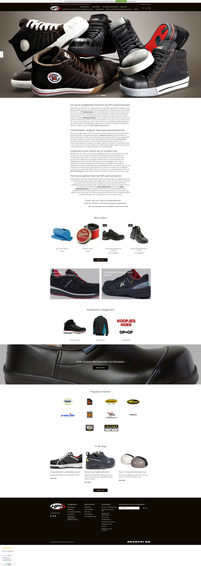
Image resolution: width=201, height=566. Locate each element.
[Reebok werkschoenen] (133, 415)
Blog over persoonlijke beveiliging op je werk (119, 9)
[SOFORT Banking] (139, 542)
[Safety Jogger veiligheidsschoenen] (89, 428)
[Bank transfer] (128, 542)
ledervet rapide (88, 249)
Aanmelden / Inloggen (145, 4)
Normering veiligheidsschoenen (97, 472)
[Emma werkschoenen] (89, 401)
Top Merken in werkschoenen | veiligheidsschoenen (72, 518)
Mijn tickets (87, 512)
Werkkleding (100, 340)
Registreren (87, 507)
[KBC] (141, 542)
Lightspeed (75, 542)
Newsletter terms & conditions (107, 529)
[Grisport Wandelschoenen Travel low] (113, 234)
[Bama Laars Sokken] (62, 234)
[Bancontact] (134, 542)
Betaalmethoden (106, 519)
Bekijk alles (100, 260)
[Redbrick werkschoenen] (111, 415)
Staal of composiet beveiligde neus (132, 472)
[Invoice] (136, 542)
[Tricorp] (111, 428)
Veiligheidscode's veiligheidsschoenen (65, 472)
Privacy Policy (105, 517)
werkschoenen (88, 112)
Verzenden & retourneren (108, 522)
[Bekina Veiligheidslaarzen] (68, 401)
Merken (136, 9)
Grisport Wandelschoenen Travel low (113, 249)
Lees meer (53, 478)
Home (77, 7)
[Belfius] (149, 542)
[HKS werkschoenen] (68, 415)
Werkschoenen (75, 340)
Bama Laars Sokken (62, 249)
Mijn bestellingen (88, 509)
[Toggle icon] (143, 8)
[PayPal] (146, 542)
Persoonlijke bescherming (110, 7)
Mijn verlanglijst (88, 514)
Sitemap (104, 526)
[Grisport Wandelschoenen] (111, 401)
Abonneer (145, 508)
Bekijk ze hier (100, 368)
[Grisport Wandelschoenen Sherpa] (139, 234)
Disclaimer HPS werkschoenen (106, 514)
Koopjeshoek (123, 7)
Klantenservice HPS (107, 524)
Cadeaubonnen (99, 9)
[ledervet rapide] (87, 234)
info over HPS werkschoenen (109, 507)
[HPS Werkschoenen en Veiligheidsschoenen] (55, 8)
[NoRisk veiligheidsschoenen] (89, 415)
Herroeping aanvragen (90, 516)
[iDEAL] (131, 542)
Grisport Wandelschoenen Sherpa (139, 249)
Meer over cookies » (131, 1)
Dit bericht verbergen (121, 1)
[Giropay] (144, 542)
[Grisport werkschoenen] (133, 401)
